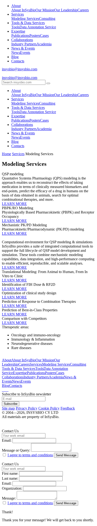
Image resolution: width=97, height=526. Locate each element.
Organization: (12, 488)
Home (6, 154)
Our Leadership (65, 10)
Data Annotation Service (38, 27)
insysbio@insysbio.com (19, 69)
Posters (34, 36)
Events (25, 53)
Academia (44, 44)
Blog (15, 57)
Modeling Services (25, 19)
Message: (9, 498)
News (15, 53)
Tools (15, 27)
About (16, 6)
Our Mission (45, 10)
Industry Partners (23, 44)
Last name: (10, 478)
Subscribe (10, 404)
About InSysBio (23, 10)
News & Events (23, 48)
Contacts (17, 61)
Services (17, 14)
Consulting (47, 19)
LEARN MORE (14, 204)
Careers (83, 10)
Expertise (18, 31)
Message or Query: (16, 450)
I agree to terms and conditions (30, 455)
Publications (20, 36)
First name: (10, 473)
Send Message (66, 455)
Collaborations (22, 40)
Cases (44, 36)
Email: (7, 440)
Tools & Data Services (28, 23)
